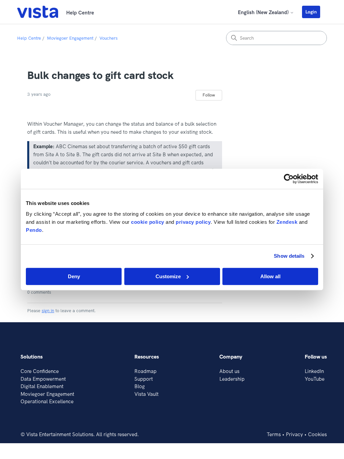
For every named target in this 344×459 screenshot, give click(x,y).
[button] (314, 12)
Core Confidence (39, 371)
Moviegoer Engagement (70, 38)
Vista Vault (146, 394)
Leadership (232, 379)
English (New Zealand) (264, 12)
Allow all (270, 276)
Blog (139, 386)
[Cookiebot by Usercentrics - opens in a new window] (288, 179)
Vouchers (108, 38)
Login (311, 12)
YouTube (315, 379)
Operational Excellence (47, 401)
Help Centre (29, 38)
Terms (274, 434)
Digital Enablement (41, 386)
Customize (168, 276)
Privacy (294, 434)
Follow (209, 94)
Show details (289, 256)
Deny (74, 276)
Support (143, 379)
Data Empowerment (43, 379)
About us (229, 371)
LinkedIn (314, 371)
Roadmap (145, 371)
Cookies (317, 434)
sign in (48, 310)
